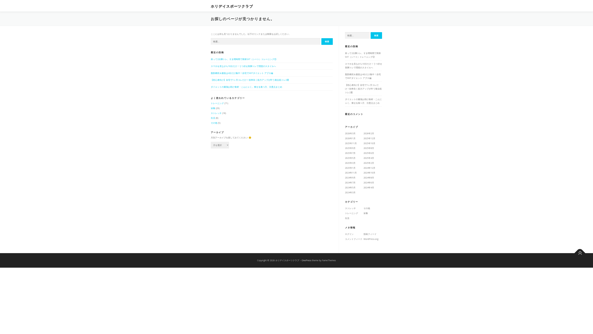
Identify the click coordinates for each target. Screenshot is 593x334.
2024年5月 (350, 187)
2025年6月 (369, 153)
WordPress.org (371, 239)
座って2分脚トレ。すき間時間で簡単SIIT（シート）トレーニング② (243, 59)
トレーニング (217, 103)
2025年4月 (369, 157)
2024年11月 (351, 172)
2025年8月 (369, 148)
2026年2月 (369, 133)
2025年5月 (350, 157)
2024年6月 (369, 182)
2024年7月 (350, 182)
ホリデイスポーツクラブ (232, 6)
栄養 (213, 108)
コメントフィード (353, 239)
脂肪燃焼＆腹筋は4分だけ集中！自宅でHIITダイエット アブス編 (242, 73)
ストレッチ (216, 113)
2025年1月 (350, 167)
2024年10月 (369, 172)
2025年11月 (351, 143)
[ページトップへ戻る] (579, 253)
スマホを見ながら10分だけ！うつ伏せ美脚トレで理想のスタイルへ (243, 66)
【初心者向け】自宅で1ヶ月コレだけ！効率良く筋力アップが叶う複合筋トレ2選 (250, 79)
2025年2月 (369, 162)
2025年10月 (369, 143)
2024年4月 (369, 187)
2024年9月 (350, 177)
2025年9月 (350, 148)
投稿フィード (370, 234)
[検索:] (265, 41)
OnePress (306, 260)
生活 (213, 117)
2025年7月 (350, 153)
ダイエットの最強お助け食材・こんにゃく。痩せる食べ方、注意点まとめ (246, 86)
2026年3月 (350, 133)
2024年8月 (369, 177)
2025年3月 (350, 162)
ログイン (349, 234)
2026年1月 (350, 138)
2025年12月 (369, 138)
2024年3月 (350, 192)
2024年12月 (369, 167)
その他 (214, 122)
